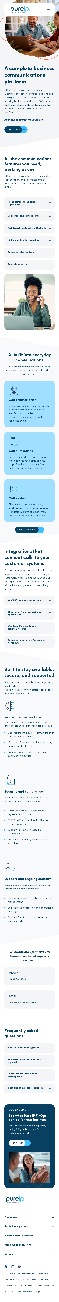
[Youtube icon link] (19, 1266)
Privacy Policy (10, 1286)
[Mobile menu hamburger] (48, 9)
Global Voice (11, 1217)
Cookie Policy (26, 1286)
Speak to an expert (26, 530)
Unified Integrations (16, 1226)
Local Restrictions (24, 1292)
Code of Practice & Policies (16, 1280)
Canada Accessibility (44, 1286)
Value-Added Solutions (17, 1245)
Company (10, 1254)
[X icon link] (6, 1266)
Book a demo (13, 130)
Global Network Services (18, 1236)
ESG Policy (8, 1292)
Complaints (43, 1274)
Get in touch (17, 1143)
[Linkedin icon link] (12, 1266)
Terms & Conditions (40, 1280)
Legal (37, 1292)
